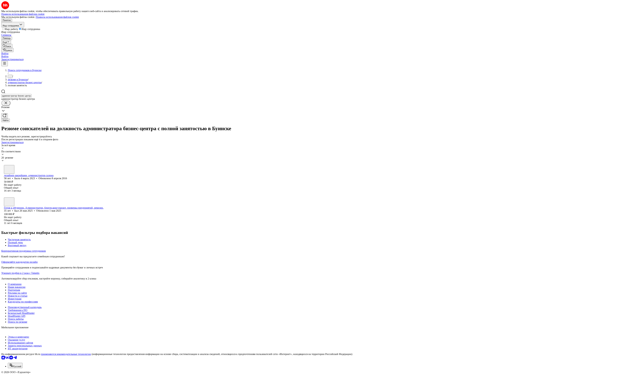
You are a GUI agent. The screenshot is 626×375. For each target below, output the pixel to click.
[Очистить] (5, 103)
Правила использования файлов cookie (57, 17)
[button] (4, 53)
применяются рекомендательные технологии (66, 354)
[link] (6, 46)
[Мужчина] (9, 201)
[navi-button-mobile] (4, 63)
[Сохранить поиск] (4, 116)
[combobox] (16, 95)
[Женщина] (9, 169)
